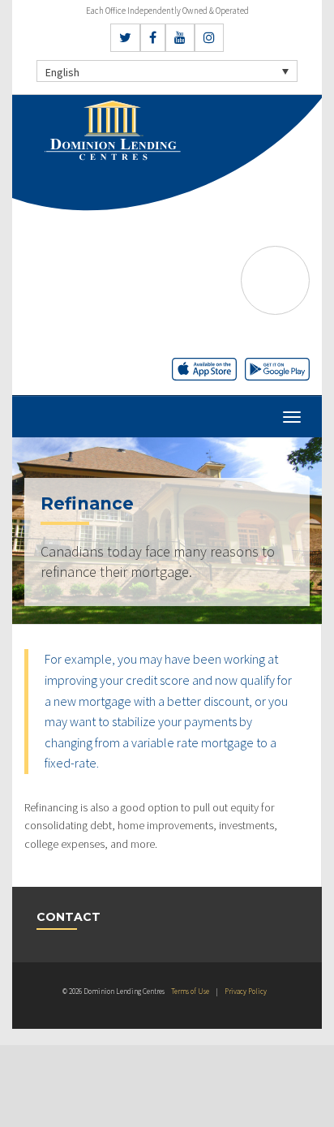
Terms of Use (190, 991)
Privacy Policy (246, 991)
